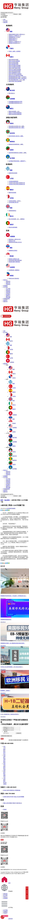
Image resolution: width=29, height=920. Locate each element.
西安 (4, 781)
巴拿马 (12, 48)
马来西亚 (12, 267)
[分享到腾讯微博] (5, 510)
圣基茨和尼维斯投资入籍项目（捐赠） (18, 152)
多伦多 (4, 790)
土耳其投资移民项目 (13, 181)
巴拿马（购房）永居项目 (15, 51)
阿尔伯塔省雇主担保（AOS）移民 (17, 79)
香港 (4, 762)
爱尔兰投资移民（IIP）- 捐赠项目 (17, 219)
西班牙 (12, 224)
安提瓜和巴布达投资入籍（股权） (17, 127)
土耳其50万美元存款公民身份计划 (17, 184)
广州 (4, 747)
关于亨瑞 (5, 287)
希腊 (11, 170)
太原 (4, 776)
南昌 (4, 749)
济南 (4, 779)
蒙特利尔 (12, 790)
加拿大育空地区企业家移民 (15, 74)
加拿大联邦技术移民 (13, 59)
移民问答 (8, 282)
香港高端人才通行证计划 (15, 239)
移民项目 (5, 22)
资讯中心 (5, 279)
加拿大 (12, 57)
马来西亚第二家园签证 (14, 270)
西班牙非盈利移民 (13, 227)
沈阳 (4, 756)
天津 (4, 755)
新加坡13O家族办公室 (14, 258)
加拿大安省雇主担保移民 (15, 66)
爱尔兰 (12, 216)
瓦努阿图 (12, 98)
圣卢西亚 (12, 158)
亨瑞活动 (8, 284)
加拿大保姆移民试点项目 (15, 72)
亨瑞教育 (5, 911)
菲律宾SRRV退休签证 (14, 278)
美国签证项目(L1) (13, 40)
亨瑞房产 (5, 913)
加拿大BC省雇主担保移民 (15, 69)
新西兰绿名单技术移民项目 (15, 114)
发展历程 (8, 290)
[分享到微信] (8, 510)
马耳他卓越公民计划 (13, 202)
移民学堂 (5, 301)
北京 (4, 746)
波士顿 (19, 796)
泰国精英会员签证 (13, 250)
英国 (11, 208)
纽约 (12, 796)
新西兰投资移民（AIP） (14, 111)
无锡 (4, 769)
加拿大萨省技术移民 (13, 62)
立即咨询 (10, 918)
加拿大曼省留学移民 (13, 64)
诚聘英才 (8, 295)
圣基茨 (12, 150)
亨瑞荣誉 (8, 291)
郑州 (4, 768)
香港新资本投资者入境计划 (15, 242)
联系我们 (8, 294)
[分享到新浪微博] (4, 510)
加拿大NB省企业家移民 (14, 61)
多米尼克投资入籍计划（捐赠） (16, 136)
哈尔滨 (4, 782)
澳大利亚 (12, 90)
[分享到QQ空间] (2, 510)
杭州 (4, 772)
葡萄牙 (12, 189)
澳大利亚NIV (12, 93)
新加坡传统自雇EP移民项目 (15, 260)
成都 (4, 775)
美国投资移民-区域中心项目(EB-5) (17, 34)
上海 (4, 778)
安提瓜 (12, 123)
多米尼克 (12, 133)
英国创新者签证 (12, 210)
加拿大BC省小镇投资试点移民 (16, 75)
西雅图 (22, 796)
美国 (11, 31)
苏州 (4, 752)
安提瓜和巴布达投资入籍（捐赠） (17, 126)
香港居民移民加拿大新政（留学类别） (18, 78)
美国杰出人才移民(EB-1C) (15, 41)
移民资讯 (8, 281)
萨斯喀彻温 (17, 790)
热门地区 (5, 20)
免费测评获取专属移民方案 (6, 735)
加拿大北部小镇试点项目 (15, 68)
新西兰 (12, 108)
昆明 (4, 766)
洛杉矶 (4, 796)
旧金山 (15, 796)
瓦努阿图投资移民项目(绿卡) (15, 103)
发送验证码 (19, 733)
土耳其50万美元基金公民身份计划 (17, 182)
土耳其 (12, 178)
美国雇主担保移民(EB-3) (14, 43)
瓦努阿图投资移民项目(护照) (15, 101)
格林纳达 (12, 141)
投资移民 (9, 508)
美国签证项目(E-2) (13, 38)
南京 (4, 750)
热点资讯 (7, 500)
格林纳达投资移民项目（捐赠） (16, 144)
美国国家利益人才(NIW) (14, 37)
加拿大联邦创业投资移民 (15, 71)
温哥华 (8, 790)
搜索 (20, 14)
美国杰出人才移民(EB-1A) (15, 35)
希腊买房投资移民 (13, 173)
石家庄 (4, 783)
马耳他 (12, 198)
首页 (4, 19)
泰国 (11, 247)
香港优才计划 (12, 240)
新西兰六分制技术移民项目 (15, 112)
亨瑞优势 (8, 292)
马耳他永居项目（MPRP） (15, 200)
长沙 (4, 753)
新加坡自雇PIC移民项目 (14, 261)
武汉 (4, 760)
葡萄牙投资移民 (12, 192)
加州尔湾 (9, 796)
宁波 (4, 765)
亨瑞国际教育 (6, 298)
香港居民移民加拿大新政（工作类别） (18, 77)
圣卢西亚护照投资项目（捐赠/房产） (17, 161)
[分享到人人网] (7, 510)
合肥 (4, 759)
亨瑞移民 (13, 508)
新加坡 (12, 256)
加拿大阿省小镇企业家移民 (15, 81)
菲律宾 (12, 275)
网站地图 (8, 297)
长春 (4, 763)
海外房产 (5, 300)
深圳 (4, 771)
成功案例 (5, 285)
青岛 (4, 773)
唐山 (4, 758)
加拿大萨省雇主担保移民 (15, 65)
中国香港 (12, 236)
